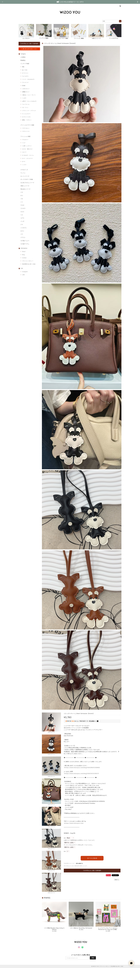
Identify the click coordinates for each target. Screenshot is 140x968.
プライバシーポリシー (27, 261)
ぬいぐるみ (24, 70)
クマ (21, 224)
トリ (21, 202)
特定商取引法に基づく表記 (29, 264)
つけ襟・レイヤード (27, 146)
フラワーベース (25, 131)
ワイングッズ (25, 82)
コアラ (22, 218)
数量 (65, 851)
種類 (65, 838)
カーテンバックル (26, 117)
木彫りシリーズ (24, 186)
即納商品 (22, 60)
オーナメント (25, 73)
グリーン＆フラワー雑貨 (27, 125)
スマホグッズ (24, 169)
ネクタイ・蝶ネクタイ (27, 149)
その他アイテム (24, 244)
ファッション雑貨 (25, 136)
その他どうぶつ (24, 240)
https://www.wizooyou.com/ (74, 823)
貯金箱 (23, 85)
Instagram (25, 271)
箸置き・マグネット (27, 120)
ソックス (24, 164)
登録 (93, 958)
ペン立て (24, 98)
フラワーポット (25, 128)
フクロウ (22, 208)
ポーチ (23, 161)
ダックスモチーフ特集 (26, 179)
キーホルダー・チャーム (28, 155)
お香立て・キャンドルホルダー (29, 101)
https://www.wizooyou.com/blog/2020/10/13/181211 (82, 773)
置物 (23, 66)
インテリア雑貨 (24, 63)
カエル (22, 211)
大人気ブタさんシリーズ (27, 182)
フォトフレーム (25, 104)
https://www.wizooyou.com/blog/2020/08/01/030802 (82, 767)
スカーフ (24, 152)
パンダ (22, 221)
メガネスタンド (25, 88)
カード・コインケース (27, 158)
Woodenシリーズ (25, 189)
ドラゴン (22, 237)
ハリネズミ (23, 227)
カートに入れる (92, 858)
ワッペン (22, 173)
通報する (117, 879)
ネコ (21, 195)
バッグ (23, 142)
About (23, 251)
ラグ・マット (25, 107)
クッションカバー (26, 113)
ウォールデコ (25, 76)
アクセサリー (25, 139)
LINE (23, 274)
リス (21, 215)
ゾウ (21, 234)
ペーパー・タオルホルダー (28, 79)
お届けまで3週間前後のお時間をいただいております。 (80, 840)
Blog (23, 254)
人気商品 (22, 57)
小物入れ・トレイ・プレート (29, 95)
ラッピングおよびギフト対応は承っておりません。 (79, 845)
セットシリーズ (24, 176)
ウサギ (22, 205)
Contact (24, 257)
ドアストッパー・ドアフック (29, 110)
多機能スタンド (25, 91)
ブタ (21, 198)
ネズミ (22, 231)
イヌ (21, 192)
